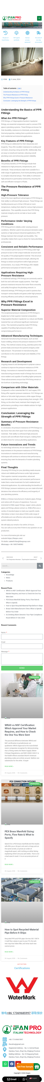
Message (4, 651)
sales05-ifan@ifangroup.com (19, 541)
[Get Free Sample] (37, 1067)
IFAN (3, 499)
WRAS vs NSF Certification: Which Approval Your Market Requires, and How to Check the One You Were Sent (23, 594)
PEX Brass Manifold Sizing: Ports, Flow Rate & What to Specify (19, 834)
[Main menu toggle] (39, 18)
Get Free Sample (25, 1066)
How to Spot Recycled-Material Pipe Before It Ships (24, 606)
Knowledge (10, 575)
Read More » (9, 766)
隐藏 (19, 88)
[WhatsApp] (24, 1079)
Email (3, 642)
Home (2, 24)
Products (9, 581)
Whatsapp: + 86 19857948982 (12, 544)
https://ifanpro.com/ (15, 538)
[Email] (8, 1079)
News (8, 578)
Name (3, 632)
